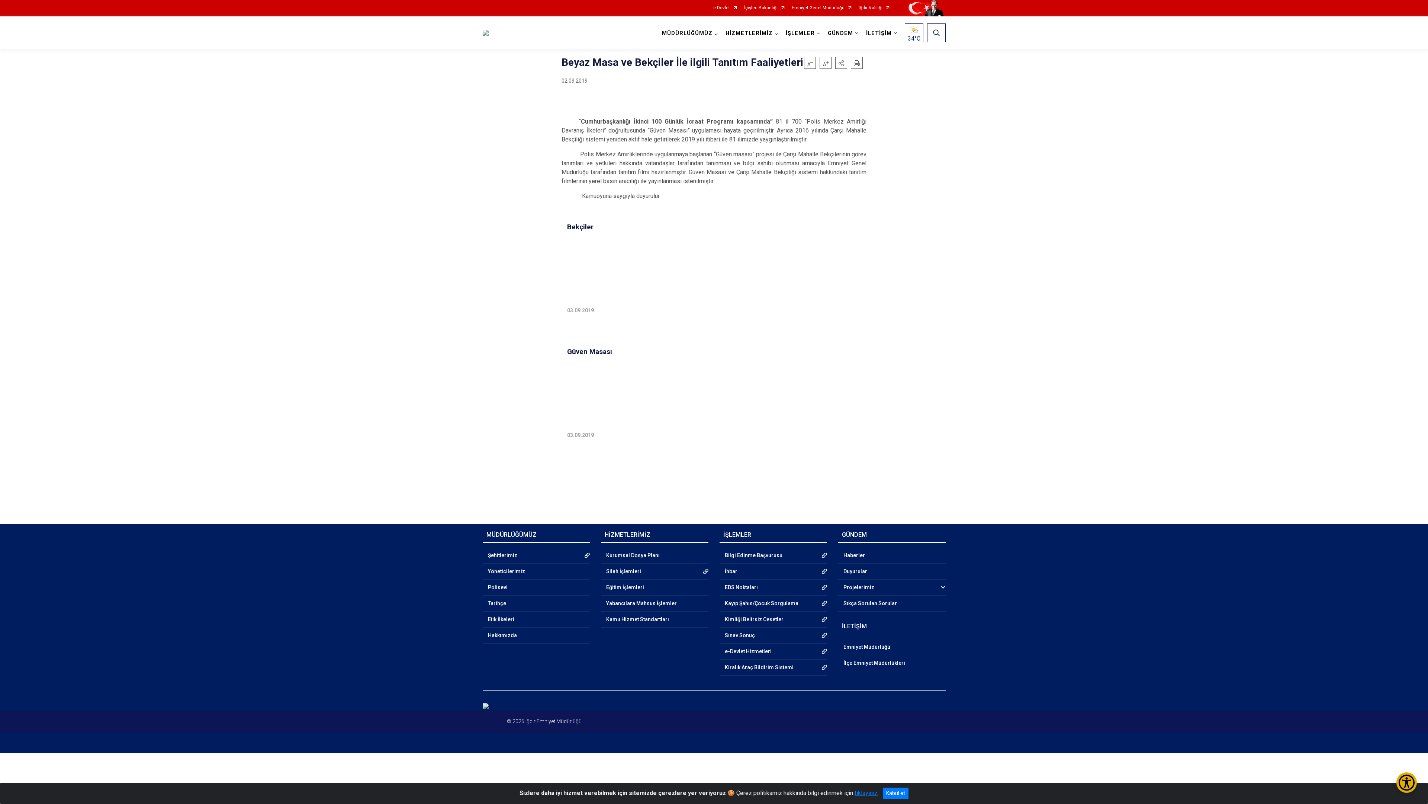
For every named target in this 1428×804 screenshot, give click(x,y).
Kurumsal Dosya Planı (633, 555)
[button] (841, 63)
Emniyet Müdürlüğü (866, 647)
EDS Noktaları (741, 587)
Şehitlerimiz (502, 555)
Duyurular (855, 571)
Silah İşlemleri (623, 571)
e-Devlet (721, 8)
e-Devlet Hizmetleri (748, 651)
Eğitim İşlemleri (625, 587)
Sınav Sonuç (740, 635)
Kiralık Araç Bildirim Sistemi (759, 667)
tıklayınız (866, 793)
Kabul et (895, 793)
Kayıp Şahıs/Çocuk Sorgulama (761, 603)
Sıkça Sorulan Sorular (870, 603)
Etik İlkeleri (501, 619)
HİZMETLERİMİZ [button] (749, 33)
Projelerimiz (858, 587)
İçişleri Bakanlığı (761, 8)
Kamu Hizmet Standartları (637, 619)
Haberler (854, 555)
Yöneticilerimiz (506, 571)
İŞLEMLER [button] (800, 33)
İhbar (731, 571)
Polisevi (498, 587)
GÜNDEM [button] (840, 33)
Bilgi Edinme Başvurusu (753, 555)
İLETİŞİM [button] (879, 33)
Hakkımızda (502, 635)
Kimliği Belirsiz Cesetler (754, 619)
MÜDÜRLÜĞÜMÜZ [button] (687, 33)
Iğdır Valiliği (870, 8)
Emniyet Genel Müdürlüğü (818, 8)
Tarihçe (497, 603)
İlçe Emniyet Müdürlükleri (874, 663)
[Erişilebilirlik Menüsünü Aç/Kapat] (1406, 782)
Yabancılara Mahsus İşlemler (641, 603)
